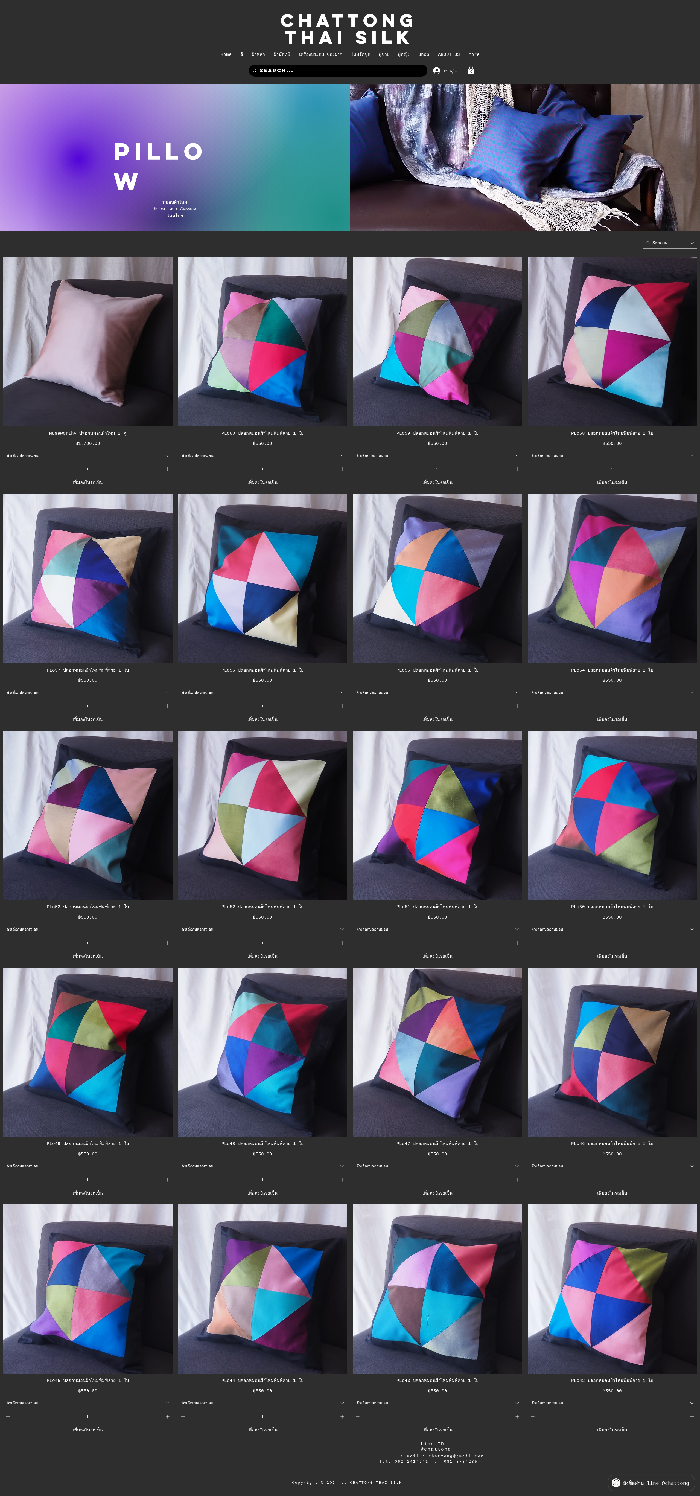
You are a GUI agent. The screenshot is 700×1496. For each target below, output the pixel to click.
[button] (241, 55)
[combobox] (670, 243)
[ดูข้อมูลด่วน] (88, 341)
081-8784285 (461, 1462)
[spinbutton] (88, 469)
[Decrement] (7, 469)
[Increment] (168, 469)
